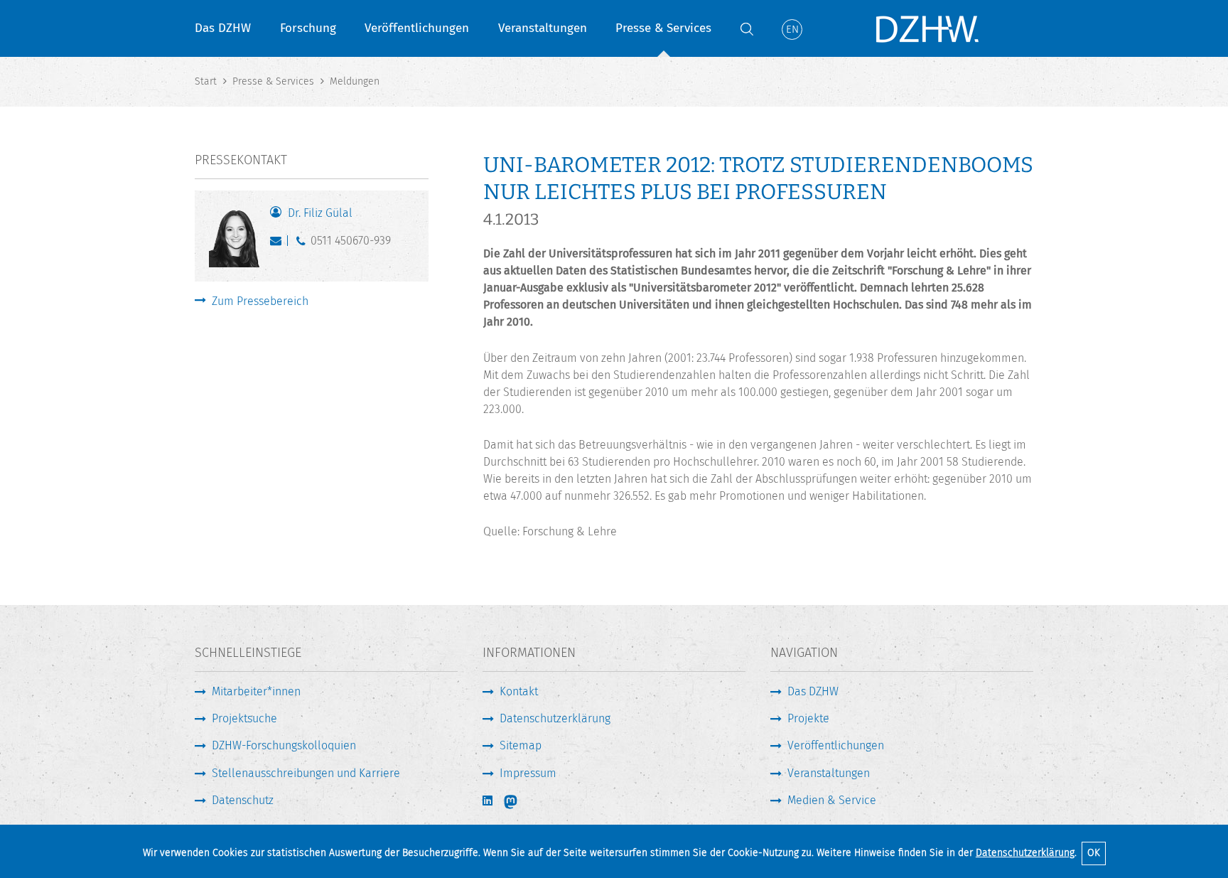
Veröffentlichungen (417, 28)
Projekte (808, 718)
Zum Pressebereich (260, 301)
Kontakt (519, 691)
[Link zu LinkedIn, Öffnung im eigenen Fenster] (489, 801)
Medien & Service (831, 800)
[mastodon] (520, 802)
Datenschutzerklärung (1025, 853)
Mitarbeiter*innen (256, 691)
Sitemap (521, 745)
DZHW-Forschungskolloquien (284, 745)
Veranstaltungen (542, 28)
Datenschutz (243, 800)
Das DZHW (223, 28)
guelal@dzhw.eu (279, 243)
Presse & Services (663, 28)
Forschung (308, 28)
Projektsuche (244, 718)
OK (1093, 853)
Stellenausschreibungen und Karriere (306, 773)
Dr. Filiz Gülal (320, 213)
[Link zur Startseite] (926, 28)
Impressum (528, 773)
